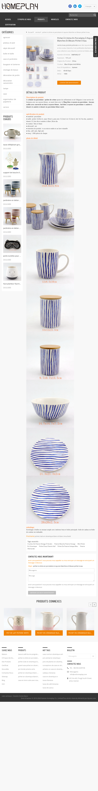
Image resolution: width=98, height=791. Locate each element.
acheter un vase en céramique (53, 669)
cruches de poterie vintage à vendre (39, 544)
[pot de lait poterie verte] (17, 622)
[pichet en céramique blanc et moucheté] (49, 622)
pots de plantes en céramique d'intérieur (53, 662)
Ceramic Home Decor (20, 696)
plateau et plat (9, 43)
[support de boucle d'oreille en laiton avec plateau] (12, 160)
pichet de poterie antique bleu (68, 546)
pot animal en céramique (51, 658)
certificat (5, 665)
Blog (3, 680)
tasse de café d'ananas (50, 684)
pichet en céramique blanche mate (81, 633)
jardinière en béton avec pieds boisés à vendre (12, 228)
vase (5, 94)
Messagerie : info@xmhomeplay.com (78, 673)
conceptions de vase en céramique (53, 665)
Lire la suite (7, 148)
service (6, 107)
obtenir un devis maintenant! (42, 593)
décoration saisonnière (8, 82)
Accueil (8, 19)
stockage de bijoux (10, 70)
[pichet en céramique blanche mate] (80, 622)
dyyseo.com (91, 698)
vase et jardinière (10, 59)
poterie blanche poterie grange (64, 544)
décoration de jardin (11, 75)
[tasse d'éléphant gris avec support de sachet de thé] (12, 133)
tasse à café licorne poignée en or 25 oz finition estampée (28, 654)
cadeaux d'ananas (49, 673)
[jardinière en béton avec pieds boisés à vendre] (12, 216)
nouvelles (55, 19)
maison (4, 654)
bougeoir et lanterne (11, 64)
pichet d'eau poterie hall (47, 546)
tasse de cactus (48, 688)
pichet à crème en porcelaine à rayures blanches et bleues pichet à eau (58, 566)
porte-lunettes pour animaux (12, 256)
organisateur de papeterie (9, 100)
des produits (6, 662)
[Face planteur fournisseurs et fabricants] (12, 272)
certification (10, 24)
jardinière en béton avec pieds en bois (12, 200)
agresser (6, 37)
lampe (5, 88)
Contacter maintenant (69, 83)
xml (3, 684)
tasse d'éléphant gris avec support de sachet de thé (12, 145)
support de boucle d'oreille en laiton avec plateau (12, 172)
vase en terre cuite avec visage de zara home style (28, 680)
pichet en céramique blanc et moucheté (50, 633)
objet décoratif (9, 48)
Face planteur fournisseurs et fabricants (12, 284)
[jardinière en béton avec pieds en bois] (12, 188)
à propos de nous (24, 19)
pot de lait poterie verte (17, 633)
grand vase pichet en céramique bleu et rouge (28, 665)
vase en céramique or (50, 676)
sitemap (5, 676)
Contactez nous (71, 19)
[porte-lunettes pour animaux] (12, 244)
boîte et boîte (8, 53)
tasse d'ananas (48, 680)
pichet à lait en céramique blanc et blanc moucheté (53, 536)
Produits (41, 19)
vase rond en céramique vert (53, 654)
